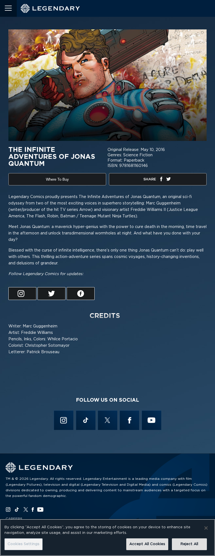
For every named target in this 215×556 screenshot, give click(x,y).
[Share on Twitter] (168, 180)
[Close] (206, 528)
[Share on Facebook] (161, 180)
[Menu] (8, 8)
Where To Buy (57, 179)
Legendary (50, 8)
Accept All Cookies (147, 544)
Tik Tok (85, 420)
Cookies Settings (23, 544)
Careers (14, 518)
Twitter (108, 420)
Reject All (189, 544)
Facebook (129, 420)
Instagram (63, 420)
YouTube (151, 420)
